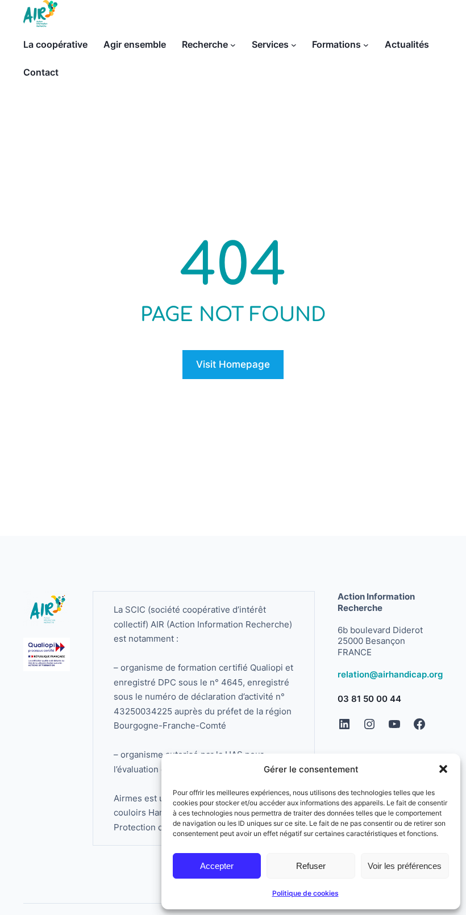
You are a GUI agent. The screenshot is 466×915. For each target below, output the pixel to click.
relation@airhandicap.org (390, 674)
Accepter (217, 866)
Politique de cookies (305, 893)
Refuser (311, 866)
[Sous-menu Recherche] (233, 45)
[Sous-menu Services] (294, 45)
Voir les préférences (405, 866)
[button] (443, 769)
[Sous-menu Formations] (366, 45)
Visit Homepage (233, 364)
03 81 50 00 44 (369, 698)
